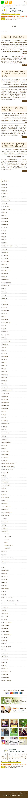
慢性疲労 (25, 118)
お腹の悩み (14, 115)
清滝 (3, 328)
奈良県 (3, 249)
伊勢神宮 (4, 193)
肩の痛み (4, 42)
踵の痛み (4, 653)
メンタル (4, 607)
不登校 (3, 380)
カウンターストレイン (7, 558)
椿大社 (3, 359)
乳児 (7, 48)
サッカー (4, 472)
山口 (3, 347)
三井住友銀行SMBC (6, 390)
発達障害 (4, 242)
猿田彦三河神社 (13, 86)
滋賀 (3, 368)
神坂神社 (4, 331)
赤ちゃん (4, 218)
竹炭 (3, 411)
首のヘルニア (7, 536)
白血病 (3, 582)
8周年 (3, 362)
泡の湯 (3, 371)
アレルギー (5, 51)
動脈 (3, 288)
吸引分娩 (4, 430)
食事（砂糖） (16, 120)
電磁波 (15, 156)
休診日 (25, 42)
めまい (12, 44)
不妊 (22, 46)
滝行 (3, 417)
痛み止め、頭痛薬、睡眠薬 (8, 466)
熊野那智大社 (5, 405)
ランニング (4, 261)
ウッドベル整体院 (10, 42)
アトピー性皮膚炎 (6, 634)
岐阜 (3, 215)
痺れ (15, 44)
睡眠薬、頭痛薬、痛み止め (8, 463)
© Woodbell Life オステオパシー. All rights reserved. (14, 795)
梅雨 (6, 120)
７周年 (3, 426)
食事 (19, 154)
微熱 (3, 650)
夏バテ (3, 551)
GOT (3, 567)
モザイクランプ (5, 341)
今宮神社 (4, 420)
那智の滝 (4, 399)
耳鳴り (23, 82)
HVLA (3, 554)
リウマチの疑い (12, 51)
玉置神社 (4, 252)
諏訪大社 (4, 221)
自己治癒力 (5, 44)
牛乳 (3, 594)
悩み (17, 46)
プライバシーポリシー (15, 793)
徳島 (3, 350)
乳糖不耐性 (4, 588)
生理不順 (4, 616)
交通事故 (4, 656)
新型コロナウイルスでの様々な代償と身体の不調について (14, 145)
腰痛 (13, 113)
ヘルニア (13, 118)
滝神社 (3, 187)
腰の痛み (19, 40)
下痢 (3, 591)
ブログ (4, 81)
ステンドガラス (5, 322)
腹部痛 (3, 573)
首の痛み (4, 46)
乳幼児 (16, 51)
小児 (3, 49)
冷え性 (6, 49)
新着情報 (23, 51)
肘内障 (3, 276)
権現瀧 (3, 212)
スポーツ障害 (7, 82)
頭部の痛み (4, 515)
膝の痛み (18, 86)
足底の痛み (4, 570)
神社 (17, 84)
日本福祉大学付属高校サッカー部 (9, 246)
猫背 (5, 48)
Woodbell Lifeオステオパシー (16, 48)
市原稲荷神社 (5, 423)
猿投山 (3, 264)
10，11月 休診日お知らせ (14, 37)
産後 (26, 53)
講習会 (3, 668)
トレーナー (4, 206)
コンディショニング (22, 79)
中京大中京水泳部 (6, 209)
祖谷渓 (3, 353)
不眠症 (3, 384)
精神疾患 (4, 408)
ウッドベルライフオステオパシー (13, 49)
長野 (3, 414)
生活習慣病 (22, 86)
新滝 (3, 325)
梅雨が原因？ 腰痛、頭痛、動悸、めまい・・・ (13, 109)
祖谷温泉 (4, 356)
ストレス (11, 120)
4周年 (3, 301)
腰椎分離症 (4, 279)
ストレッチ (14, 79)
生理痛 (9, 48)
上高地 (3, 227)
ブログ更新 (11, 81)
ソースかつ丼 (5, 334)
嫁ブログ (4, 273)
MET (3, 564)
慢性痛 (26, 86)
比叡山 (3, 365)
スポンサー (24, 40)
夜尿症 (3, 662)
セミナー (4, 387)
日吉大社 (4, 344)
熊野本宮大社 (5, 402)
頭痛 (2, 44)
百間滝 (3, 203)
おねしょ (4, 674)
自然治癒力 (16, 42)
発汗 (3, 436)
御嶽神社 (4, 224)
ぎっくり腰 (6, 539)
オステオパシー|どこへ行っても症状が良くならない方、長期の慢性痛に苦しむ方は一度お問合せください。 (13, 5)
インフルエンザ (5, 270)
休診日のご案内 (22, 44)
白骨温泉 (4, 374)
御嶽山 (3, 377)
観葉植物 (4, 396)
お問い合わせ (24, 793)
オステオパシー (15, 40)
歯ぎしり (19, 51)
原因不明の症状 (21, 42)
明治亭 (3, 338)
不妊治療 (8, 46)
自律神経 (9, 44)
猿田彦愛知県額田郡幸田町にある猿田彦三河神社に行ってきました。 (13, 73)
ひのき (3, 313)
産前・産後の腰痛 (8, 115)
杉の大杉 (4, 319)
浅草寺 (3, 292)
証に (3, 233)
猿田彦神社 (4, 196)
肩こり (19, 46)
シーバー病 (4, 677)
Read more (24, 64)
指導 (3, 476)
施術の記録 (4, 625)
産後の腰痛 (22, 113)
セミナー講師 (5, 393)
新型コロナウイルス (7, 118)
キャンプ (4, 255)
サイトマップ (7, 793)
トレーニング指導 (6, 622)
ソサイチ (4, 258)
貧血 (3, 665)
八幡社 (3, 298)
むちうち (4, 659)
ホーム (2, 31)
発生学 (17, 44)
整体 (8, 51)
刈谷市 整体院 (13, 46)
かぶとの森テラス (6, 282)
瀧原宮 (3, 190)
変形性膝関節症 (6, 506)
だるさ (3, 619)
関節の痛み (22, 49)
